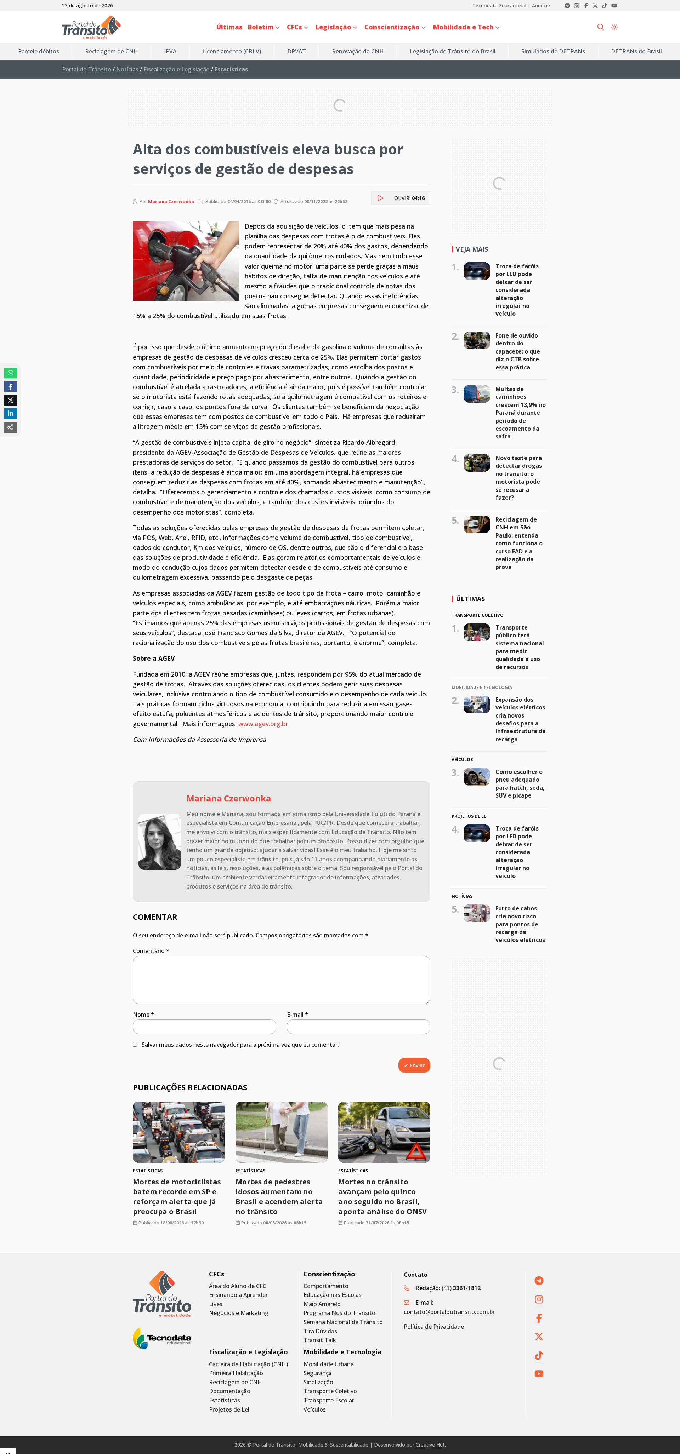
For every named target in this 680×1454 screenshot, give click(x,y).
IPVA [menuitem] (170, 51)
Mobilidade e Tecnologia (342, 1352)
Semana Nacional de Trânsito (343, 1322)
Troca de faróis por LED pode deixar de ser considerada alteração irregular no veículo (517, 289)
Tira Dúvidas (320, 1331)
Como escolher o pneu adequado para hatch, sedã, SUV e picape (520, 783)
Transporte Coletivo (330, 1391)
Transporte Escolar (329, 1400)
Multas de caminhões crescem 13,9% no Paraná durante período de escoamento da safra (520, 412)
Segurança (318, 1373)
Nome (143, 1014)
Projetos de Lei (229, 1409)
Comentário (151, 951)
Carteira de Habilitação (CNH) (248, 1364)
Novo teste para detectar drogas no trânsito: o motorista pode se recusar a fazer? (518, 477)
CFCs (216, 1274)
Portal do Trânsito (86, 69)
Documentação (229, 1391)
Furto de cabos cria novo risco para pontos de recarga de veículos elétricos (520, 924)
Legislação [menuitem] (333, 27)
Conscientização (329, 1274)
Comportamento (326, 1286)
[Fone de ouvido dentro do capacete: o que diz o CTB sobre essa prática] (477, 340)
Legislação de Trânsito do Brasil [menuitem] (452, 51)
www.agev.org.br (263, 723)
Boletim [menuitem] (261, 27)
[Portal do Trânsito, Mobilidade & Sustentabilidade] (162, 1294)
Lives (215, 1304)
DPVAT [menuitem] (296, 51)
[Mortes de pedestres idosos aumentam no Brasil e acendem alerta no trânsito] (282, 1132)
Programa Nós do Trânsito (339, 1313)
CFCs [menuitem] (294, 27)
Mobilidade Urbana (329, 1364)
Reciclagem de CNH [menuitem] (111, 51)
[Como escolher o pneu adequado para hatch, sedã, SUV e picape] (477, 777)
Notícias (127, 69)
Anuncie (541, 5)
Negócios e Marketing (238, 1313)
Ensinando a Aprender (238, 1295)
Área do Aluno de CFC (237, 1286)
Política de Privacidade (434, 1327)
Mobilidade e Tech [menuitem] (463, 27)
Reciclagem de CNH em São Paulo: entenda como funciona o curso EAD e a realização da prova (519, 543)
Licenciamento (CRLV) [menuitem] (231, 51)
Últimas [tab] (470, 599)
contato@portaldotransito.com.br (449, 1312)
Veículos (315, 1409)
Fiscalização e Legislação (176, 69)
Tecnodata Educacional (499, 5)
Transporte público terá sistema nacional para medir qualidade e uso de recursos (519, 647)
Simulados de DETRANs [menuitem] (553, 51)
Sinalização (318, 1382)
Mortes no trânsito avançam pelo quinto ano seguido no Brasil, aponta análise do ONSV (382, 1196)
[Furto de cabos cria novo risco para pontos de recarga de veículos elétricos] (477, 913)
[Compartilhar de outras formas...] (10, 427)
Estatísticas (224, 1400)
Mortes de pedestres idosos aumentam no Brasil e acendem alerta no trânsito (279, 1196)
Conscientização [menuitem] (392, 27)
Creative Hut (430, 1444)
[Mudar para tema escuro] (614, 27)
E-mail (297, 1014)
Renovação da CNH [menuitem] (358, 51)
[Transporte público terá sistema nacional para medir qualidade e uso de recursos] (477, 632)
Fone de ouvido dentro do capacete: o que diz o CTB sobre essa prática (517, 351)
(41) (461, 1288)
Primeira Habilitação (236, 1373)
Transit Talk (320, 1340)
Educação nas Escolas (333, 1295)
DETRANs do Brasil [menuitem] (636, 51)
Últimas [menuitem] (229, 27)
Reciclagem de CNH (235, 1382)
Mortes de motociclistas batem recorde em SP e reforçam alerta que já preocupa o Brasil (177, 1196)
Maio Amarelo (322, 1304)
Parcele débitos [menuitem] (38, 51)
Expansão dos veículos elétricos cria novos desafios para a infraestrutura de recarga (520, 719)
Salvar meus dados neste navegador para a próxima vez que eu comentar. (240, 1044)
